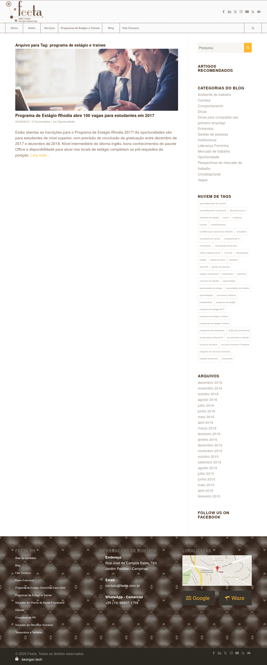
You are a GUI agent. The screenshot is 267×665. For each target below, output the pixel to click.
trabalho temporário (209, 358)
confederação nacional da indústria (216, 231)
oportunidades (206, 295)
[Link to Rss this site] (253, 11)
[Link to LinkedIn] (229, 11)
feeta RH (204, 266)
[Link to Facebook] (224, 11)
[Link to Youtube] (247, 11)
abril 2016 (205, 422)
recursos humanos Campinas (235, 344)
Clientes (19, 610)
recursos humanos (209, 344)
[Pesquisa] (253, 28)
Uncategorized (209, 174)
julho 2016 (206, 405)
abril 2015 (205, 490)
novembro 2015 (210, 450)
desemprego (242, 252)
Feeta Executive (24, 580)
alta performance (238, 210)
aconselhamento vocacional (213, 210)
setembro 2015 (209, 462)
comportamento (218, 224)
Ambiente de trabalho (214, 94)
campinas (237, 217)
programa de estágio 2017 (212, 309)
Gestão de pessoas (213, 134)
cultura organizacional (210, 252)
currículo (228, 252)
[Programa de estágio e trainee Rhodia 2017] (96, 80)
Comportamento (210, 105)
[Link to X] (235, 11)
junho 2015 (206, 479)
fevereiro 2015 (209, 496)
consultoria (241, 231)
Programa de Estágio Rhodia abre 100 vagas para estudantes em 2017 (84, 115)
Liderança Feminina (213, 145)
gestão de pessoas (221, 266)
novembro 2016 (210, 388)
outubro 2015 (208, 456)
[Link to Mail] (259, 11)
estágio (203, 259)
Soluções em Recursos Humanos (34, 625)
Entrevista (205, 128)
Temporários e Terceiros (28, 632)
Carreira (204, 100)
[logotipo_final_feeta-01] (30, 11)
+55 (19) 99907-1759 (121, 602)
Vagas (203, 179)
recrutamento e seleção (238, 337)
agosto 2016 (207, 399)
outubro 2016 (208, 393)
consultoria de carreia (210, 238)
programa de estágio (226, 302)
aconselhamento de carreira (213, 203)
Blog (17, 565)
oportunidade (229, 280)
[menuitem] (14, 28)
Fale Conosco (23, 573)
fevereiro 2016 (209, 433)
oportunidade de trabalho (237, 288)
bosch (226, 217)
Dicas (202, 111)
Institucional (207, 139)
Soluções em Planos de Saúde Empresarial (40, 602)
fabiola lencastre (218, 259)
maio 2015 (206, 484)
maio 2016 (206, 416)
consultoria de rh (232, 238)
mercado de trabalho (209, 280)
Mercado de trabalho (214, 151)
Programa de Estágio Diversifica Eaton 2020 (40, 587)
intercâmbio (227, 273)
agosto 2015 (207, 467)
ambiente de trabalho (209, 217)
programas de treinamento (212, 330)
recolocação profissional (211, 337)
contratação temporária (226, 245)
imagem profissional (209, 273)
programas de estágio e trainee (214, 323)
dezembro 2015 (210, 445)
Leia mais (38, 154)
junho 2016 (206, 411)
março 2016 (207, 428)
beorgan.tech (32, 659)
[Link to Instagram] (241, 11)
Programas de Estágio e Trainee (33, 595)
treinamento (227, 358)
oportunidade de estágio (211, 288)
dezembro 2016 (210, 382)
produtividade (206, 302)
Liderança (241, 273)
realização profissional (239, 330)
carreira (203, 224)
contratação (205, 245)
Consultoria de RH (25, 617)
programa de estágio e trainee (214, 316)
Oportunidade (66, 121)
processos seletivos (226, 295)
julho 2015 (206, 473)
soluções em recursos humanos (215, 351)
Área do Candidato (25, 558)
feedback (233, 259)
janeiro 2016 (207, 439)
